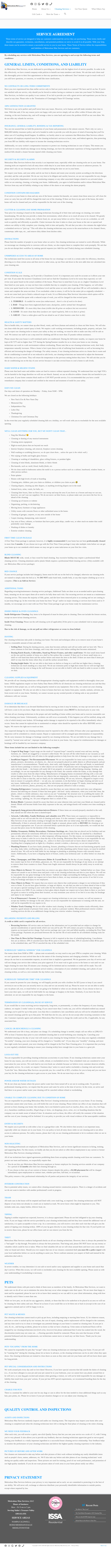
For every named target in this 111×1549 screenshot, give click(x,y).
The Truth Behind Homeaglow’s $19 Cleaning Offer (89, 1513)
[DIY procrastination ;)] (48, 4)
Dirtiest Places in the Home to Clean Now (86, 1520)
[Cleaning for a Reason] (55, 1503)
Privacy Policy (75, 1545)
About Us (45, 9)
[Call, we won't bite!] (51, 4)
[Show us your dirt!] (36, 4)
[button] (64, 14)
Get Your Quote (81, 9)
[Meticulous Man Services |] (13, 6)
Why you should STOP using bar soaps (85, 1516)
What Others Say (98, 9)
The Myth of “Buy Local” (82, 1509)
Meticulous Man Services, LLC (62, 1545)
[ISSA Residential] (55, 1518)
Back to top (103, 1545)
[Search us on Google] (40, 4)
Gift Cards (36, 14)
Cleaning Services (62, 9)
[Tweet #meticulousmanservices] (44, 4)
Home (34, 9)
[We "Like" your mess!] (32, 4)
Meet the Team (52, 14)
